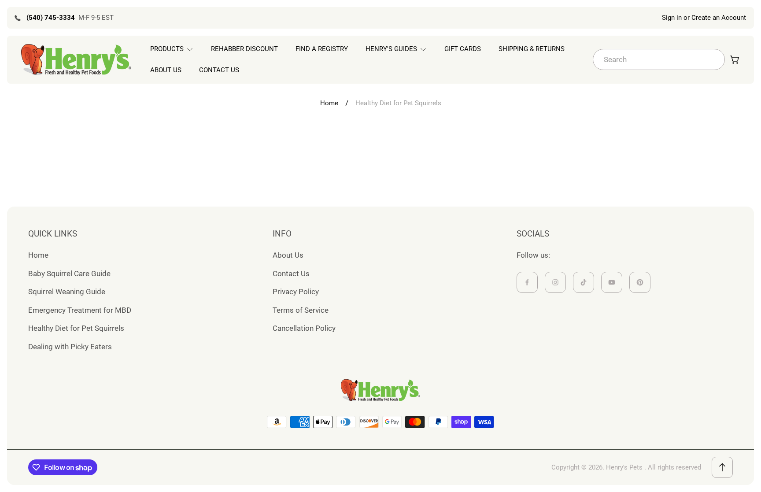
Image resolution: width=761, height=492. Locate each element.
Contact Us (291, 273)
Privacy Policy (296, 291)
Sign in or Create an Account (704, 18)
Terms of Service (301, 310)
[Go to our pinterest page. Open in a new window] (639, 282)
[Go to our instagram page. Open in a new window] (555, 282)
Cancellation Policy (304, 328)
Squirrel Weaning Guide (66, 291)
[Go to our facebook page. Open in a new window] (527, 282)
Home (329, 103)
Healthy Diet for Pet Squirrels (76, 328)
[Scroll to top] (722, 467)
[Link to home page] (380, 390)
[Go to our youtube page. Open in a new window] (611, 282)
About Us (288, 255)
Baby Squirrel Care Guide (69, 273)
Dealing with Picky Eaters (70, 346)
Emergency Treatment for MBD (79, 310)
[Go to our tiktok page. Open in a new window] (583, 282)
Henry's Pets (624, 467)
